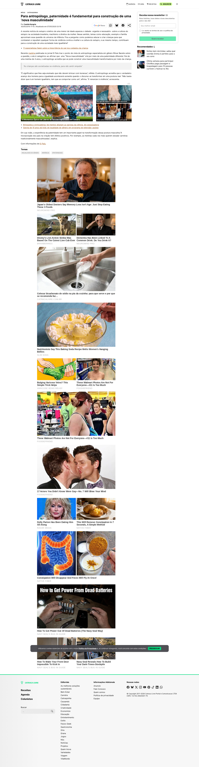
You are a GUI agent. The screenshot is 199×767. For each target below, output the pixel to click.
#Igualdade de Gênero (30, 153)
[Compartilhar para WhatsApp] (110, 25)
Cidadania (65, 704)
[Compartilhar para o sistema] (129, 25)
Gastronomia (66, 727)
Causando (65, 701)
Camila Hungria (30, 24)
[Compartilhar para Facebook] (123, 25)
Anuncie (167, 4)
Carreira (64, 695)
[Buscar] (52, 711)
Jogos (63, 736)
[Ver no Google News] (99, 25)
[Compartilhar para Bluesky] (116, 25)
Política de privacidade (104, 695)
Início (23, 12)
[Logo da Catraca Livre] (30, 4)
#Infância (45, 153)
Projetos (64, 746)
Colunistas (27, 699)
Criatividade (66, 708)
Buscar (24, 707)
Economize (65, 711)
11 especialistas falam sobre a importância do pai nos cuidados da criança (55, 48)
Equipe (97, 698)
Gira (142, 4)
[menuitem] (38, 691)
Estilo (63, 720)
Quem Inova (66, 749)
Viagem (64, 755)
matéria (31, 53)
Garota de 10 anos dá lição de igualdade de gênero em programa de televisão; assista (60, 127)
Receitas (153, 4)
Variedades (65, 752)
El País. (43, 143)
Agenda (132, 4)
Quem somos (99, 692)
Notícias (64, 743)
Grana (63, 733)
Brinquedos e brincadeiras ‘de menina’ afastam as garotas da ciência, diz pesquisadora (61, 125)
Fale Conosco (100, 689)
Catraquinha (32, 12)
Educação (65, 714)
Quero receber (158, 39)
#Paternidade (57, 153)
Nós (62, 740)
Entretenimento (67, 717)
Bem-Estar (65, 692)
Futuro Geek (66, 724)
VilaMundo (65, 759)
